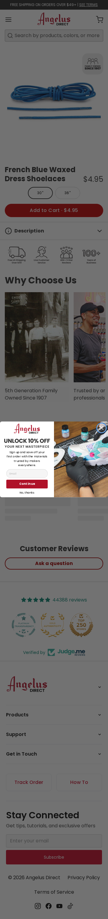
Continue (27, 484)
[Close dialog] (101, 428)
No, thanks (27, 492)
